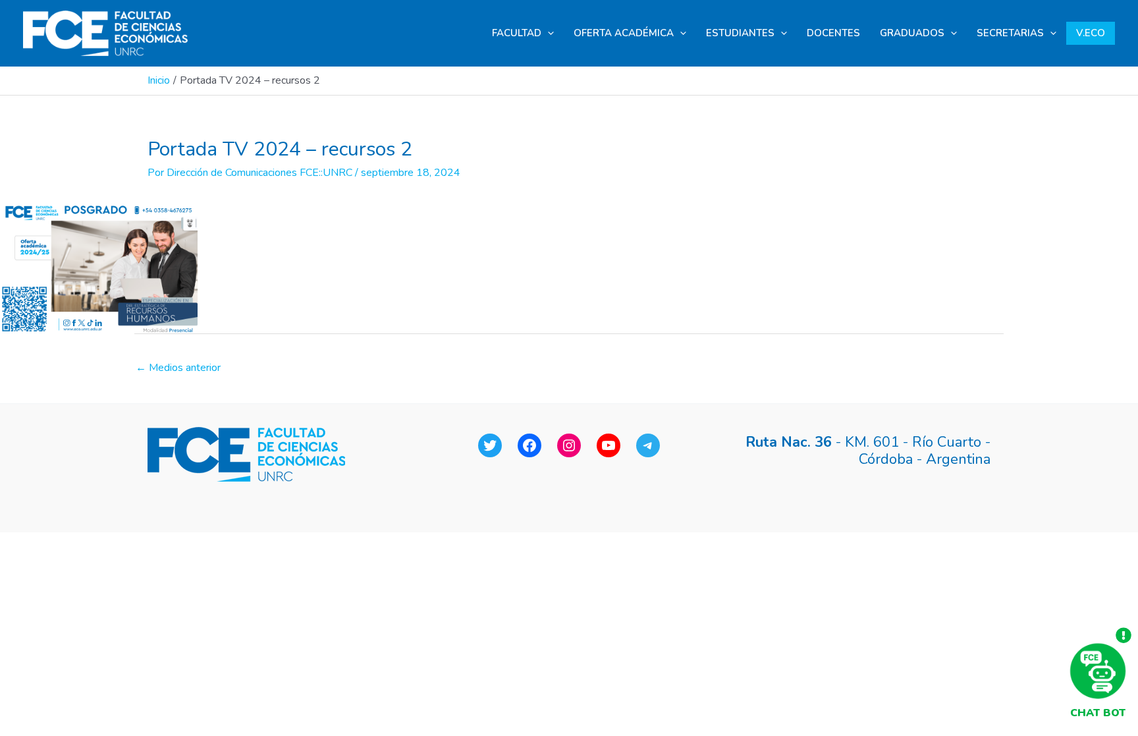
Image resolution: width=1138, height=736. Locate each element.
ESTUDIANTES (740, 33)
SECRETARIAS (1010, 33)
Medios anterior (178, 367)
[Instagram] (569, 445)
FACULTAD (516, 33)
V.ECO (1090, 33)
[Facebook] (529, 445)
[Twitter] (490, 445)
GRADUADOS (912, 33)
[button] (547, 33)
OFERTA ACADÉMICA (624, 33)
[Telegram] (648, 445)
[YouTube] (608, 445)
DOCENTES (833, 33)
